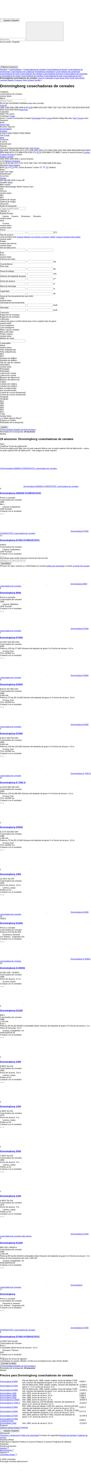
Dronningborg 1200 (10, 1106)
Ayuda (16, 1428)
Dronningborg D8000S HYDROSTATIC (20, 493)
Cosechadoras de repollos (32, 76)
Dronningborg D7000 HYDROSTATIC (20, 540)
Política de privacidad (29, 1435)
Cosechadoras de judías (10, 76)
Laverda (3, 80)
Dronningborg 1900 (10, 874)
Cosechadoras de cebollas (31, 74)
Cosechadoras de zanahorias (67, 72)
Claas (56, 78)
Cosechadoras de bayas (53, 74)
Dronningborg (7, 1294)
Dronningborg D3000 (11, 684)
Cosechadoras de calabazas (22, 72)
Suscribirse (5, 563)
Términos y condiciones (10, 1435)
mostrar (4, 427)
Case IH (40, 78)
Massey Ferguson (14, 80)
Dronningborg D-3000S (12, 968)
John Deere (80, 78)
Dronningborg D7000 (11, 637)
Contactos (23, 1428)
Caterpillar (49, 78)
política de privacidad (55, 566)
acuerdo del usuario (81, 566)
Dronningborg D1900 (11, 733)
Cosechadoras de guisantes (75, 74)
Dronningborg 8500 (10, 592)
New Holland (28, 80)
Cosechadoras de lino (72, 76)
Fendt (71, 78)
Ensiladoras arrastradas (45, 72)
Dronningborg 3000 (10, 1151)
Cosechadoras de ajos (53, 76)
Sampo (37, 80)
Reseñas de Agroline (68, 1435)
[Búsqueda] (44, 31)
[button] (45, 54)
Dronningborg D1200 (11, 1010)
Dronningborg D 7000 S (12, 782)
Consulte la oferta (8, 1363)
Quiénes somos (6, 1428)
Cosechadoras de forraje (57, 69)
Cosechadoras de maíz (9, 74)
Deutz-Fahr (64, 78)
